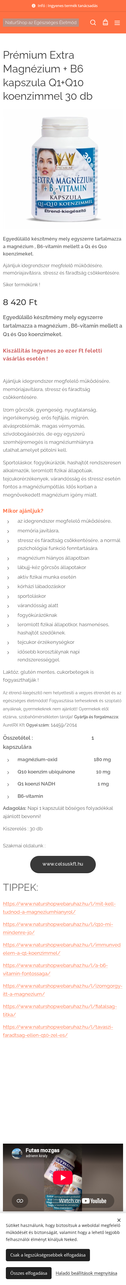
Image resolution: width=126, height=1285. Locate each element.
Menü (117, 22)
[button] (93, 22)
